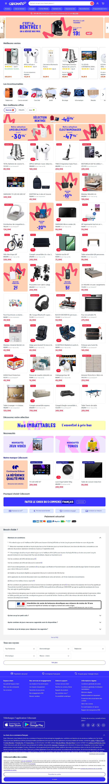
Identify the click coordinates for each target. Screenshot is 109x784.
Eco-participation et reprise (90, 707)
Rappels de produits (61, 690)
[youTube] (103, 725)
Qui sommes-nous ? (61, 693)
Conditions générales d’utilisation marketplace (92, 688)
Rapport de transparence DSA (90, 710)
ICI (35, 559)
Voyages (32, 9)
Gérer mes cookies (87, 704)
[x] (98, 725)
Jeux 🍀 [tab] (32, 110)
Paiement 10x (57, 9)
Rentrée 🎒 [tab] (10, 110)
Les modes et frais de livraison (38, 684)
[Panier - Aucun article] (103, 3)
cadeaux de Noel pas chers (96, 743)
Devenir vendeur (34, 696)
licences (61, 745)
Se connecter (7, 690)
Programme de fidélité (100, 9)
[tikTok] (93, 725)
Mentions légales (86, 692)
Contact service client (62, 684)
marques (54, 745)
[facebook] (83, 725)
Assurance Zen (70, 9)
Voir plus (54, 662)
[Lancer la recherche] (92, 3)
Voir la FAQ (54, 637)
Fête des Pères (70, 743)
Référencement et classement (90, 695)
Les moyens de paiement (37, 687)
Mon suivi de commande (11, 687)
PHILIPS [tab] (21, 110)
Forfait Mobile (43, 9)
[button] (6, 95)
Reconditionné (84, 9)
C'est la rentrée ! (20, 9)
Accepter (54, 779)
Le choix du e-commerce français (15, 735)
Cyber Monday (9, 743)
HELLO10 (75, 13)
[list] (54, 63)
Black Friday (100, 740)
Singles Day (19, 743)
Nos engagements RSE (36, 693)
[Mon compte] (97, 3)
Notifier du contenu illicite (63, 687)
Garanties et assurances (36, 690)
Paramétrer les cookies (54, 774)
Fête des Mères (60, 743)
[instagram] (88, 725)
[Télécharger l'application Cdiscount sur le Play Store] (34, 724)
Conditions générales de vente (91, 684)
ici (61, 555)
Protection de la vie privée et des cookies (91, 700)
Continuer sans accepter (97, 754)
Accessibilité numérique (62, 696)
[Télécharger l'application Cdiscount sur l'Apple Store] (12, 724)
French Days (30, 743)
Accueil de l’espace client (11, 684)
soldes (93, 740)
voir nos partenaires (26, 760)
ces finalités (32, 763)
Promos (7, 9)
